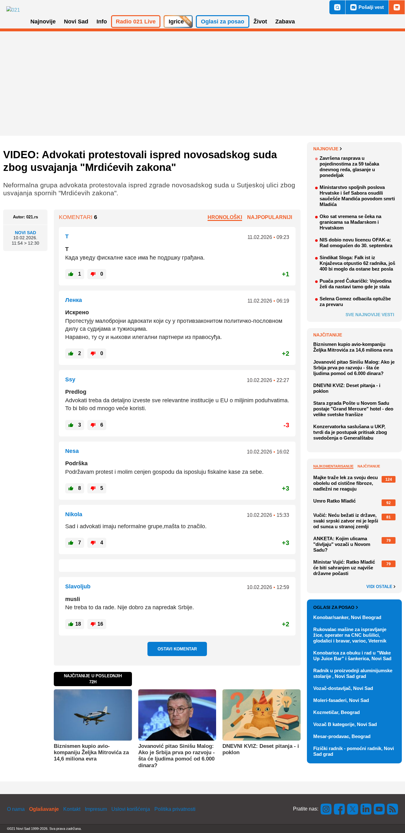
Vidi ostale (380, 587)
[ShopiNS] (397, 7)
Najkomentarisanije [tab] (333, 466)
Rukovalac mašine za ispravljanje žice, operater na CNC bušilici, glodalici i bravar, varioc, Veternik (349, 635)
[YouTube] (379, 808)
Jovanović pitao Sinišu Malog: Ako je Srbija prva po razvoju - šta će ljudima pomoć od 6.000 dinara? (176, 755)
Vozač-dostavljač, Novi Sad (343, 688)
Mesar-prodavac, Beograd (342, 736)
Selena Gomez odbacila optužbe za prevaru (355, 301)
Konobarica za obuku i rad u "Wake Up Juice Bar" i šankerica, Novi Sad (352, 655)
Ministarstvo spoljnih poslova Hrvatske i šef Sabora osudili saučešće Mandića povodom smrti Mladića (357, 196)
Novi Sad (25, 232)
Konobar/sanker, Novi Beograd (347, 617)
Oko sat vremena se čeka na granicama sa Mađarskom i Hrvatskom (350, 222)
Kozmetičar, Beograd (336, 712)
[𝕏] (352, 808)
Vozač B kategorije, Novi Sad (345, 724)
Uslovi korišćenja (130, 809)
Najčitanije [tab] (369, 466)
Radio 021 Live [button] (136, 21)
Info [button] (102, 21)
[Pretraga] (337, 7)
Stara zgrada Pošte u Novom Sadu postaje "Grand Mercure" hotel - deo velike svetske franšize (353, 408)
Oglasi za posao (333, 607)
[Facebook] (339, 808)
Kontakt (71, 809)
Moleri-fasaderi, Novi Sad (341, 700)
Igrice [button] (176, 21)
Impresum (96, 809)
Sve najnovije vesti (370, 314)
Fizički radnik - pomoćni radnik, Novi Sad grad (353, 751)
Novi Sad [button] (76, 21)
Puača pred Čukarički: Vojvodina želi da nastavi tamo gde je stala (355, 283)
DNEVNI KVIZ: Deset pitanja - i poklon (260, 749)
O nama (16, 809)
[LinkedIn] (366, 808)
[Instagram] (326, 808)
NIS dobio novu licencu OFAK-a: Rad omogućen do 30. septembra (356, 242)
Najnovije (325, 149)
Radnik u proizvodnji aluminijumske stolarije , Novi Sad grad (352, 673)
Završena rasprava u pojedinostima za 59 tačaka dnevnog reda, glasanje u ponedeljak (349, 166)
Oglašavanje (44, 809)
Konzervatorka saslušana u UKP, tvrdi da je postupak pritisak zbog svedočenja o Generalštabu (350, 432)
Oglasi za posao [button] (222, 21)
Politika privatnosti (175, 809)
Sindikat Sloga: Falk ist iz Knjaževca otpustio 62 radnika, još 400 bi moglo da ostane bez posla (357, 263)
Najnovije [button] (43, 21)
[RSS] (392, 808)
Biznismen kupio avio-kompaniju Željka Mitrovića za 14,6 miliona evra (91, 752)
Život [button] (260, 21)
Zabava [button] (285, 21)
